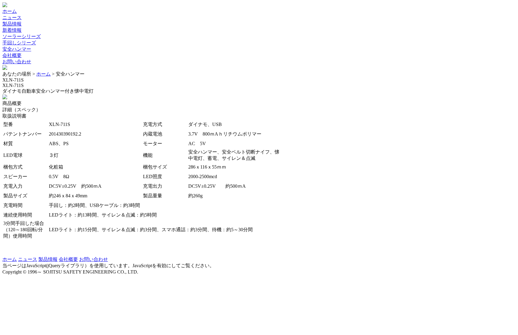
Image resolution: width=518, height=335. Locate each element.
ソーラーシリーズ (21, 36)
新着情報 (12, 30)
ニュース (12, 17)
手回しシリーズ (19, 42)
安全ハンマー (16, 49)
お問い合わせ (16, 61)
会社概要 (12, 55)
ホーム (9, 11)
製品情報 (12, 23)
